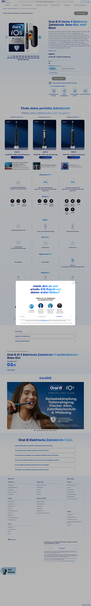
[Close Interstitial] (73, 282)
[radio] (31, 308)
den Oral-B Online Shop (43, 320)
